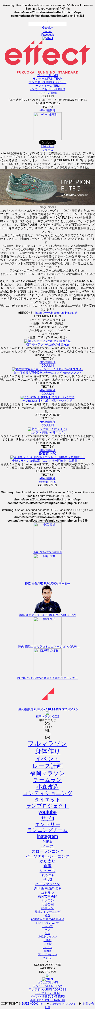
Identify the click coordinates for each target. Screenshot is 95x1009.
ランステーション (47, 954)
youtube (47, 812)
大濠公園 (47, 904)
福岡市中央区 (47, 896)
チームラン (47, 780)
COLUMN (48, 365)
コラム (47, 75)
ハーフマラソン (47, 884)
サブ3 (47, 880)
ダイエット (47, 799)
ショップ (47, 926)
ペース (47, 846)
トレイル (47, 92)
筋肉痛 (47, 951)
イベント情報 (47, 89)
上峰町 (47, 940)
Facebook (47, 34)
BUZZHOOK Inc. (33, 1003)
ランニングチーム (47, 830)
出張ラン (47, 908)
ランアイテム (47, 85)
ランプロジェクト (47, 806)
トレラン (47, 900)
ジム (47, 933)
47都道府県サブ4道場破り (47, 919)
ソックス (47, 947)
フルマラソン (47, 743)
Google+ (47, 27)
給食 (47, 915)
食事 (47, 866)
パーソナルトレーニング (47, 856)
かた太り (47, 861)
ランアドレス (47, 82)
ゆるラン (47, 893)
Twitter (47, 31)
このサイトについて (63, 1003)
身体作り (48, 751)
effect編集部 (47, 110)
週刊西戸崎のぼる (47, 888)
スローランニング (47, 851)
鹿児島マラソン (47, 936)
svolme (47, 875)
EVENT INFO (47, 453)
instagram (47, 836)
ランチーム (47, 78)
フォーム (47, 958)
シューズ (47, 149)
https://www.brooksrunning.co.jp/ (56, 312)
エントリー (47, 824)
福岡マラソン (47, 773)
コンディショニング (47, 793)
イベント (47, 758)
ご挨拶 (47, 944)
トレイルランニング (47, 922)
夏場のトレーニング (48, 911)
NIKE (48, 841)
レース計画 (47, 766)
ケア (47, 929)
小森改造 (47, 787)
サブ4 (47, 818)
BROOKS (47, 146)
